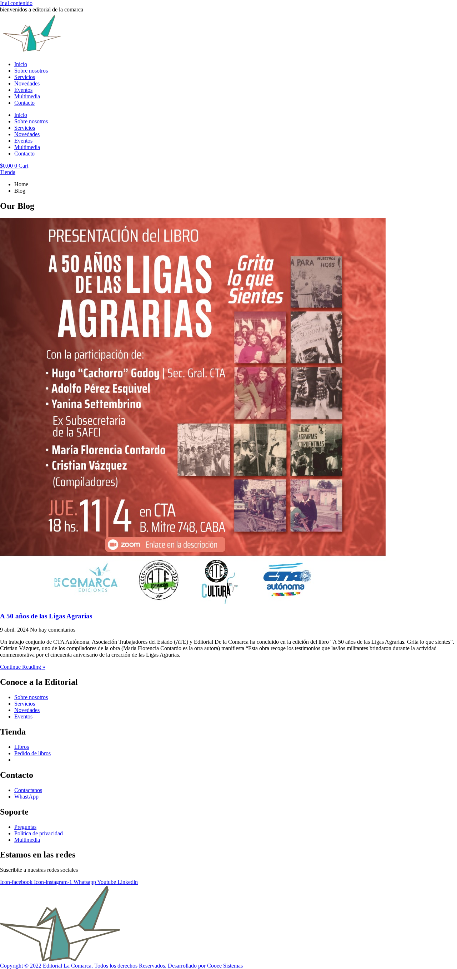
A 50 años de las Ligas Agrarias (46, 616)
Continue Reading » (22, 667)
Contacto (24, 103)
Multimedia (27, 96)
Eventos (23, 90)
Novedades (27, 83)
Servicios (24, 77)
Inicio (20, 64)
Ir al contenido (16, 3)
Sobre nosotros (31, 71)
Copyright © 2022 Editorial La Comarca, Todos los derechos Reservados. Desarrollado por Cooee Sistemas (121, 966)
